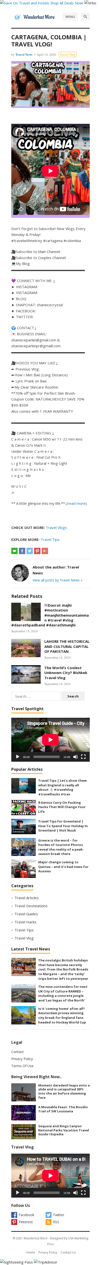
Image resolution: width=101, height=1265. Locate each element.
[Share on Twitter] (29, 551)
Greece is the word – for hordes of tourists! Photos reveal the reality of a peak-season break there (61, 847)
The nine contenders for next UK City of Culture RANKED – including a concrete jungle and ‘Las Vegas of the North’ (63, 993)
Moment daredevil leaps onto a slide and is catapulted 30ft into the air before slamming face (64, 1091)
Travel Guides (26, 913)
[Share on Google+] (45, 551)
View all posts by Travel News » (57, 580)
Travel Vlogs (56, 527)
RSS (56, 1222)
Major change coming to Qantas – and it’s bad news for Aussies (63, 866)
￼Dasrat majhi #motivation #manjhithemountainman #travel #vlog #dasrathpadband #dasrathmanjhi (50, 615)
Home (30, 1252)
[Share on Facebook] (22, 551)
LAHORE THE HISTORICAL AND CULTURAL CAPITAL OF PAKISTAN (66, 646)
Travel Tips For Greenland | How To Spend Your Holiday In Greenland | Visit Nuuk (63, 826)
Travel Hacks (25, 921)
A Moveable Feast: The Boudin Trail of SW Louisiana (63, 1109)
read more (77, 503)
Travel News (23, 54)
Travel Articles (26, 897)
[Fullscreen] (83, 756)
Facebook (26, 1214)
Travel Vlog (68, 54)
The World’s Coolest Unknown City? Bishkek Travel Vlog (65, 672)
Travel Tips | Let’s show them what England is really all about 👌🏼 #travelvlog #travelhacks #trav (62, 787)
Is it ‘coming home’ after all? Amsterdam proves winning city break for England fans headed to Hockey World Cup (62, 1015)
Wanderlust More (36, 1238)
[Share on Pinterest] (37, 551)
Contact (17, 1051)
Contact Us (68, 1252)
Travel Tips (50, 539)
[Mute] (75, 756)
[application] (50, 740)
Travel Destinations (31, 905)
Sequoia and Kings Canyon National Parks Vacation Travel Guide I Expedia (63, 1130)
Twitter (58, 1214)
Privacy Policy (22, 1058)
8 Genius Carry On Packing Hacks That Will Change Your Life (62, 807)
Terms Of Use (22, 1066)
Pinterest (26, 1222)
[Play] (17, 756)
